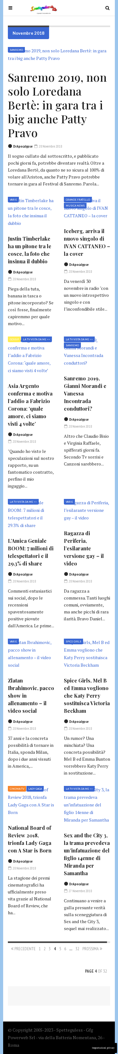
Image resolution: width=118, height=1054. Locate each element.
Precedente (25, 949)
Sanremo (16, 49)
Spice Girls (73, 641)
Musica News (75, 205)
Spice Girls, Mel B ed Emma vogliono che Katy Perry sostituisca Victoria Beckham (87, 695)
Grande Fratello (78, 199)
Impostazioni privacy (103, 1047)
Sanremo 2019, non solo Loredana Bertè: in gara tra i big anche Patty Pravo (57, 104)
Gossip (14, 339)
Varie (13, 199)
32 (77, 949)
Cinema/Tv (17, 788)
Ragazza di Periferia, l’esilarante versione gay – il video (84, 548)
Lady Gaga (35, 788)
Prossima (91, 949)
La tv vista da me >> (36, 339)
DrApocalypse (23, 146)
